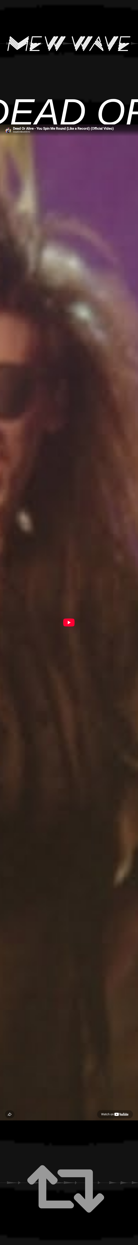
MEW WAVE (69, 43)
